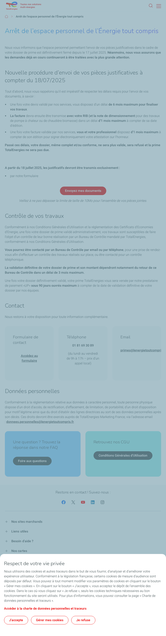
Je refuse (83, 620)
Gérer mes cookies (49, 620)
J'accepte (16, 620)
